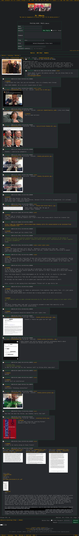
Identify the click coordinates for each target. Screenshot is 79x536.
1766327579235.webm (16, 110)
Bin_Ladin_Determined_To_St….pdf (12, 479)
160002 (31, 254)
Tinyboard (33, 527)
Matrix (32, 53)
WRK (29, 0)
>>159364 (58, 70)
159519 (31, 222)
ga (41, 0)
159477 (31, 109)
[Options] (76, 0)
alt (14, 0)
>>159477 (35, 88)
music (47, 0)
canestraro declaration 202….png (12, 451)
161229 (31, 441)
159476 (31, 88)
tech (36, 0)
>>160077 (35, 370)
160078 (31, 384)
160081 (31, 391)
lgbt (61, 0)
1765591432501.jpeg (16, 58)
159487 (31, 154)
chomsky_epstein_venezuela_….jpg (46, 339)
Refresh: (30, 535)
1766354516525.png (16, 126)
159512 (31, 204)
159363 (54, 70)
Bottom (17, 55)
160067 (31, 316)
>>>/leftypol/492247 (34, 75)
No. (51, 59)
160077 (31, 377)
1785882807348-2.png (62, 449)
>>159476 (27, 114)
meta (71, 0)
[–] (24, 59)
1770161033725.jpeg (16, 317)
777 (51, 0)
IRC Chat (39, 53)
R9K (64, 0)
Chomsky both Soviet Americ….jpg (45, 205)
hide (7, 58)
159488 (31, 174)
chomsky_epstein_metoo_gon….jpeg (45, 317)
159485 (31, 125)
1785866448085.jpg (16, 418)
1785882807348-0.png (16, 449)
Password (60, 520)
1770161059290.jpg (16, 339)
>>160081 (7, 443)
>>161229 (35, 391)
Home (76, 535)
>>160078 (35, 377)
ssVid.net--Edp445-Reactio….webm (46, 110)
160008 (31, 265)
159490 (31, 194)
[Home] (21, 520)
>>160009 (43, 245)
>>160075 (7, 373)
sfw (11, 0)
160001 (31, 245)
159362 (54, 59)
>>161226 (21, 420)
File (54, 520)
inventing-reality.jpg (42, 418)
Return (4, 55)
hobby (32, 0)
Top (16, 535)
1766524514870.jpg (16, 205)
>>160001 (35, 212)
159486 (31, 149)
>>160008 (39, 245)
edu (39, 0)
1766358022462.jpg (16, 176)
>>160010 (47, 245)
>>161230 (35, 441)
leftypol (23, 0)
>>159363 (7, 81)
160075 (31, 362)
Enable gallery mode (74, 50)
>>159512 (7, 215)
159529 (31, 228)
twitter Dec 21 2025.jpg (42, 89)
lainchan (43, 527)
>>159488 (7, 231)
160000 (31, 235)
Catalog (10, 55)
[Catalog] (9, 520)
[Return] (47, 23)
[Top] (15, 520)
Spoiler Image (56, 30)
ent (44, 0)
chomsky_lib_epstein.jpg (44, 176)
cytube (18, 0)
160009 (31, 286)
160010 (31, 309)
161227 (31, 417)
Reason (55, 522)
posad (54, 0)
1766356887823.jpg (16, 156)
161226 (31, 411)
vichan (38, 527)
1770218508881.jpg (16, 392)
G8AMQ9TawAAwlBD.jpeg (46, 58)
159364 (31, 79)
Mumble (46, 53)
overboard (7, 0)
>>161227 (35, 411)
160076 (31, 370)
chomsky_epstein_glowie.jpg (45, 392)
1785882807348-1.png (39, 449)
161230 (31, 448)
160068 (31, 338)
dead (67, 0)
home (3, 0)
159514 (31, 212)
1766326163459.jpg (16, 89)
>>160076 (35, 362)
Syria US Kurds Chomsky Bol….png (46, 126)
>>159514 (35, 204)
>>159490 (39, 88)
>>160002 (35, 245)
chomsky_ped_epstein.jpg (44, 156)
